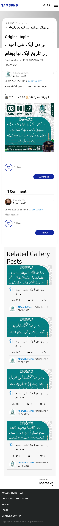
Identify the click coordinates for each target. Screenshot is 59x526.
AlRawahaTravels (26, 307)
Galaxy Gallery (35, 81)
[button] (48, 73)
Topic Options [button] (48, 31)
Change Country (11, 516)
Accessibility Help (12, 493)
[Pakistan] (9, 5)
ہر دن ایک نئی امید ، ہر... (29, 291)
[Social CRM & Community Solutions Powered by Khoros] (46, 482)
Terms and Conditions (15, 498)
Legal (5, 510)
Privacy (6, 504)
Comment (44, 176)
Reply (45, 232)
